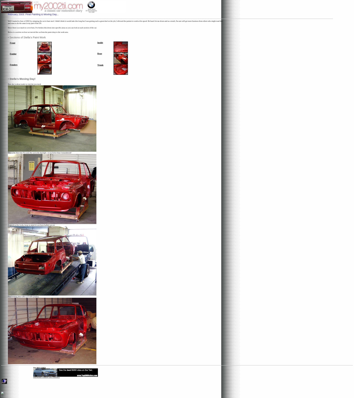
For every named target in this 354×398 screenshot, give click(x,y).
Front (12, 43)
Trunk (100, 65)
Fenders (13, 65)
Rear (99, 53)
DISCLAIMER (41, 367)
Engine (13, 54)
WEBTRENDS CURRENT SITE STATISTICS (46, 377)
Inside (100, 42)
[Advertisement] (344, 54)
